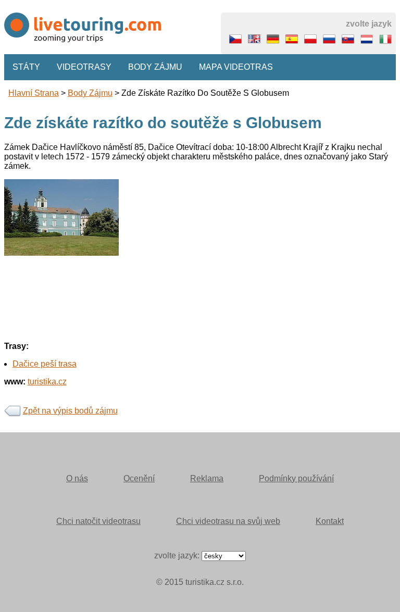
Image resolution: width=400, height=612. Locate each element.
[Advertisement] (200, 329)
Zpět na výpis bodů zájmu (70, 410)
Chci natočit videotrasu (98, 521)
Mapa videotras (236, 67)
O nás (77, 478)
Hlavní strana (33, 93)
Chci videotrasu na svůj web (228, 521)
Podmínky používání (296, 478)
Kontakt (330, 521)
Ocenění (139, 478)
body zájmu (90, 93)
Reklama (206, 478)
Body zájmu (155, 67)
